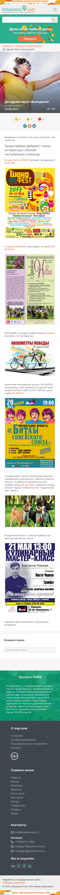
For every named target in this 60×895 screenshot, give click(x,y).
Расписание (18, 793)
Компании (17, 785)
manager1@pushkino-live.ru (30, 846)
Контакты (16, 747)
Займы (14, 813)
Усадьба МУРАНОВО (16, 246)
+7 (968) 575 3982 (24, 841)
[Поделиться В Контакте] (34, 126)
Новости (16, 777)
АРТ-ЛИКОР (17, 393)
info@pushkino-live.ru (27, 832)
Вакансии (16, 789)
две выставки (27, 484)
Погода (15, 801)
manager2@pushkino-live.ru (30, 851)
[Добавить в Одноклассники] (29, 126)
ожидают (50, 333)
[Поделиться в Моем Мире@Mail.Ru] (25, 126)
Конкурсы (16, 809)
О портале (17, 735)
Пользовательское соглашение (29, 743)
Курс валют (17, 797)
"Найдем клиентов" (14, 882)
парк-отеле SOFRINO (18, 160)
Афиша (15, 781)
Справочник (18, 805)
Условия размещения (23, 739)
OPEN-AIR (10, 162)
